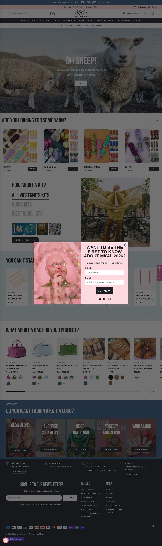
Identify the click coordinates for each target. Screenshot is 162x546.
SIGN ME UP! (104, 290)
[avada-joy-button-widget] (6, 540)
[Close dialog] (125, 245)
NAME (88, 268)
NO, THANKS (105, 299)
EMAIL (88, 278)
